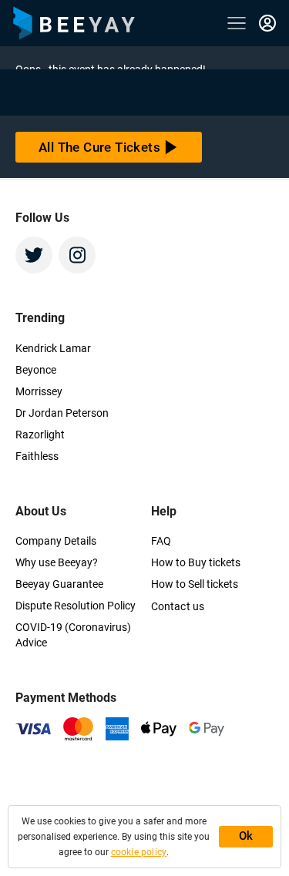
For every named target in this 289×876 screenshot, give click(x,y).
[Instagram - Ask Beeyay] (77, 255)
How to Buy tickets (195, 562)
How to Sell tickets (194, 584)
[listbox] (267, 23)
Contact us (178, 606)
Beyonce (35, 370)
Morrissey (38, 391)
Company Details (55, 541)
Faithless (37, 456)
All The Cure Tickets (99, 147)
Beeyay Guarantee (59, 584)
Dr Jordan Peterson (62, 413)
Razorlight (40, 434)
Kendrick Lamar (53, 348)
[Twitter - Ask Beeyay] (33, 255)
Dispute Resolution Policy (75, 605)
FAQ (161, 541)
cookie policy (139, 852)
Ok (246, 836)
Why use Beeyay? (56, 562)
